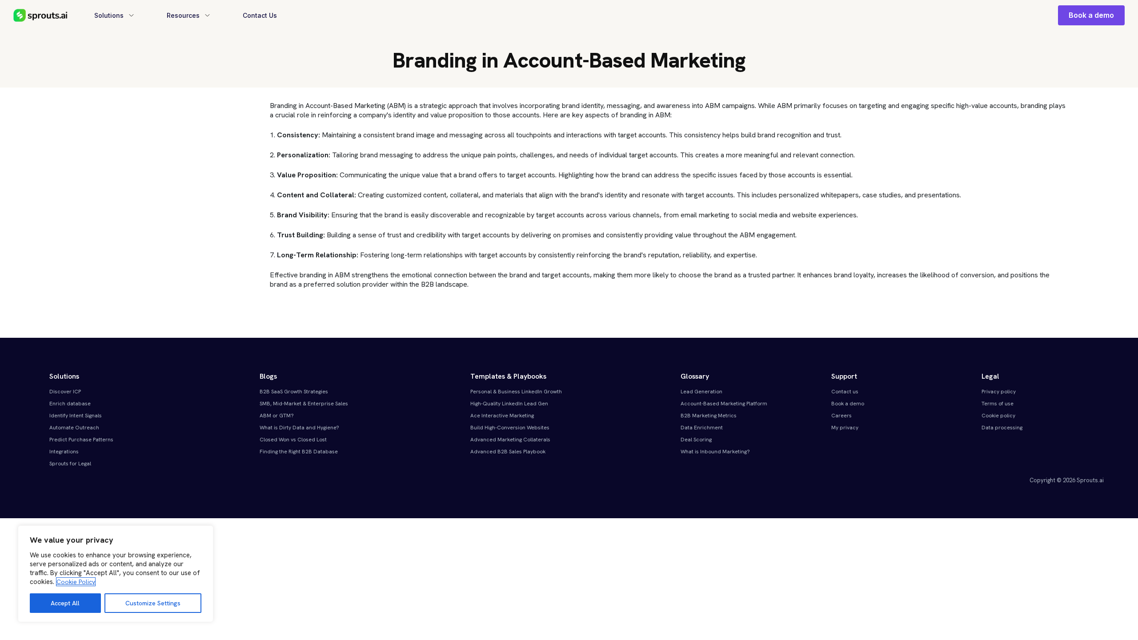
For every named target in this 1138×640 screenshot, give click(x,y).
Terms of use (998, 403)
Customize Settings (152, 603)
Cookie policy (998, 415)
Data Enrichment (702, 427)
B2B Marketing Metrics (709, 415)
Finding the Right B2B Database (299, 451)
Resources (183, 15)
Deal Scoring (696, 439)
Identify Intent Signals (75, 415)
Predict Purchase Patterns (81, 439)
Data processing (1002, 427)
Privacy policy (999, 391)
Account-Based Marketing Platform (724, 403)
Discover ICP (65, 391)
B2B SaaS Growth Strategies (294, 391)
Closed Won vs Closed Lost (293, 439)
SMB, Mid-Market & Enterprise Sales (304, 403)
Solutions (109, 15)
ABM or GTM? (277, 415)
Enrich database (70, 403)
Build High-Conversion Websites (509, 427)
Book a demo (1091, 15)
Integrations (64, 451)
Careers (841, 415)
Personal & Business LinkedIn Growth (516, 391)
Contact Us (260, 15)
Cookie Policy (75, 582)
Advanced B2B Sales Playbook (507, 451)
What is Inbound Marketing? (715, 451)
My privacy (844, 427)
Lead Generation (701, 391)
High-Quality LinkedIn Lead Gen (509, 403)
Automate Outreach (74, 427)
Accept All (65, 603)
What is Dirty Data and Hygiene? (299, 427)
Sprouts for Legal (70, 463)
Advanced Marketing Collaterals (510, 439)
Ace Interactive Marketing (502, 415)
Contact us (844, 391)
